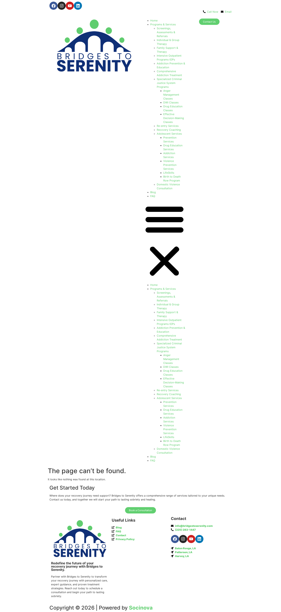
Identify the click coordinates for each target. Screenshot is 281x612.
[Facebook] (53, 6)
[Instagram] (62, 6)
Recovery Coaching (169, 129)
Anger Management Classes (171, 94)
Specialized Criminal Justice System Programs (169, 82)
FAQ (152, 196)
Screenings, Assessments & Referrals (166, 32)
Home (154, 20)
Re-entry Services (168, 125)
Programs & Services (163, 24)
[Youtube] (70, 6)
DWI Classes (171, 102)
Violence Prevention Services (169, 164)
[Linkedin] (78, 6)
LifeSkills (168, 172)
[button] (164, 240)
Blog (153, 192)
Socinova (141, 608)
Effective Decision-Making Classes (173, 118)
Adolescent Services (169, 133)
